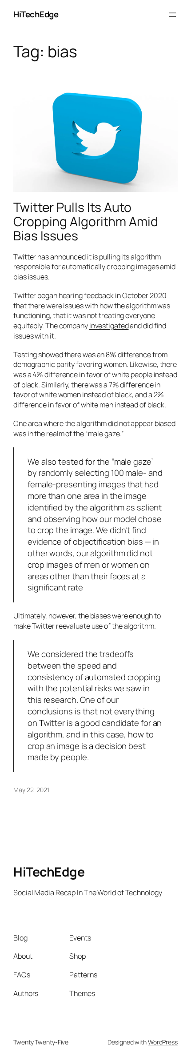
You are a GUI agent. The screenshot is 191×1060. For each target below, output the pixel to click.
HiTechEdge (35, 14)
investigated (109, 326)
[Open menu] (172, 14)
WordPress (163, 1042)
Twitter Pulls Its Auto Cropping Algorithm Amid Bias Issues (85, 221)
